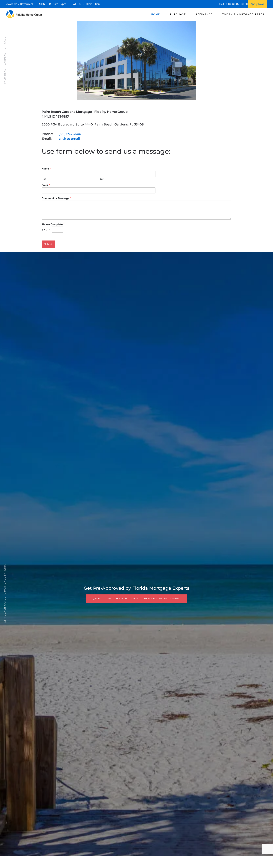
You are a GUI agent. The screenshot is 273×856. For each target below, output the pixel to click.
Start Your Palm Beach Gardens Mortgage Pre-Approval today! (139, 599)
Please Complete (53, 224)
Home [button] (155, 14)
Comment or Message (56, 198)
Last (102, 179)
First (44, 179)
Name (46, 168)
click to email (69, 139)
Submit (48, 244)
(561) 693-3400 (70, 134)
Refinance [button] (204, 14)
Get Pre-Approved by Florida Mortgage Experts (136, 588)
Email (46, 185)
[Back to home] (24, 14)
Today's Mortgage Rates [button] (243, 14)
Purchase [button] (178, 14)
